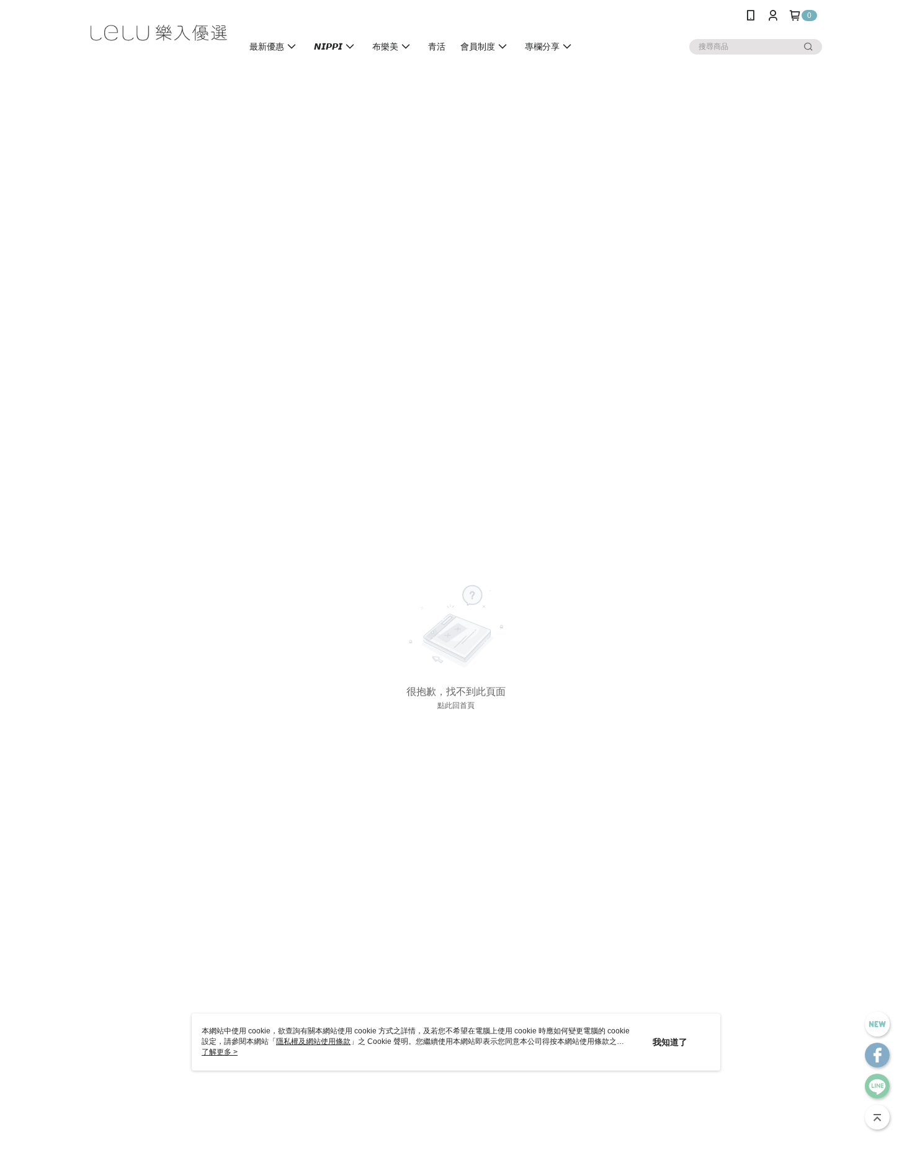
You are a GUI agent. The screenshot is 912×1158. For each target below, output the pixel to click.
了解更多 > (220, 1052)
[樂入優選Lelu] (159, 32)
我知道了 (670, 1042)
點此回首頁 (456, 705)
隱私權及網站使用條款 (313, 1041)
